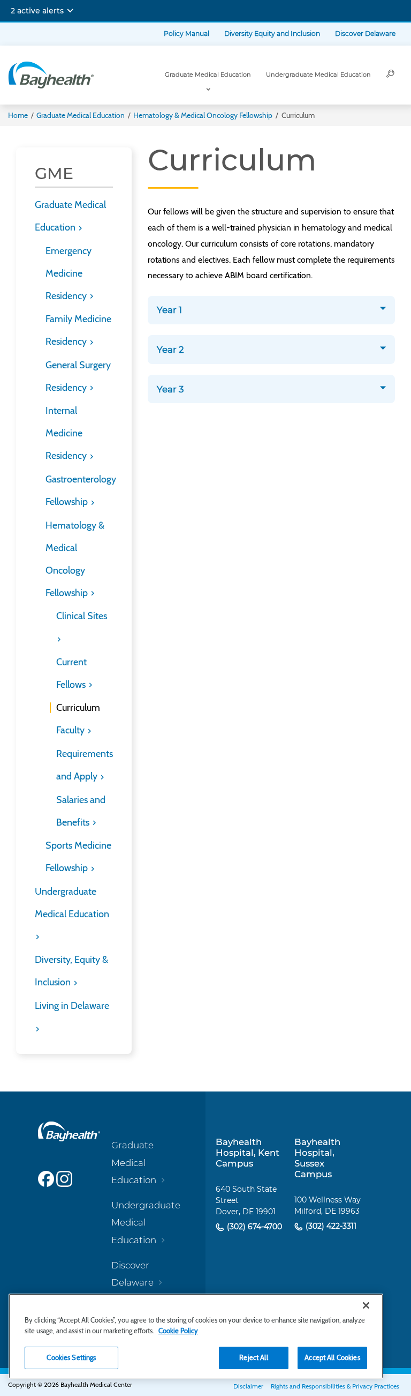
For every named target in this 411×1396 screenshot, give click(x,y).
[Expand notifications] (70, 10)
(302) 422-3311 (329, 1226)
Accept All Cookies (332, 1357)
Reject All (253, 1357)
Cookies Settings (71, 1357)
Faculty (71, 730)
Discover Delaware (365, 33)
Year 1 (169, 310)
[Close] (366, 1305)
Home (18, 115)
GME (54, 173)
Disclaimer (248, 1386)
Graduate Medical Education (208, 74)
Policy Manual (186, 33)
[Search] (390, 75)
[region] (196, 1336)
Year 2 (170, 349)
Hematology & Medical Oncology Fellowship (202, 115)
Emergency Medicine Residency (68, 273)
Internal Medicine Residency (67, 433)
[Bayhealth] (51, 75)
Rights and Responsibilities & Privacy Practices (335, 1386)
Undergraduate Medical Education (318, 74)
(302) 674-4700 (253, 1226)
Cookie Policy (178, 1330)
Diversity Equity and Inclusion (272, 33)
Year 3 (170, 389)
